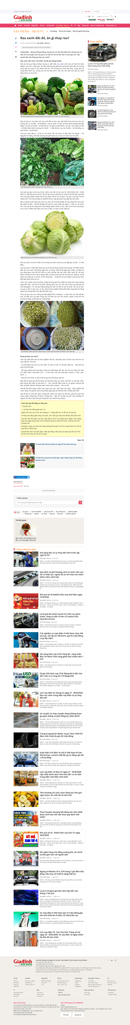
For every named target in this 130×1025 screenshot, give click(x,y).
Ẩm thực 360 (111, 981)
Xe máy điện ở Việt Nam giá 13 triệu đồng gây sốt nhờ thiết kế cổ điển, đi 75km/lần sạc (61, 914)
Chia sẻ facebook (21, 477)
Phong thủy (17, 994)
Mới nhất (87, 11)
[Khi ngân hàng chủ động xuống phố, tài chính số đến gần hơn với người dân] (26, 858)
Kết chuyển (87, 994)
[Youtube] (89, 16)
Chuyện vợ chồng (30, 981)
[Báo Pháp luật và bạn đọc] (101, 20)
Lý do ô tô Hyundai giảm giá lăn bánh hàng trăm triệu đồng (101, 65)
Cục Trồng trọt (60, 511)
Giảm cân (39, 996)
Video (76, 982)
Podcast (77, 984)
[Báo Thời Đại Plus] (110, 20)
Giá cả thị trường (65, 31)
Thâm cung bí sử (30, 984)
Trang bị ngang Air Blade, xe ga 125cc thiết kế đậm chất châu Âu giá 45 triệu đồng (61, 734)
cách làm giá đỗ (70, 514)
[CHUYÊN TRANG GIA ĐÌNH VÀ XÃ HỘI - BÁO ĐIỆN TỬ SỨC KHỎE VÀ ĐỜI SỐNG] (23, 18)
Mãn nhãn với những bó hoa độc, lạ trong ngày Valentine (26, 539)
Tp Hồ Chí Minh (36, 511)
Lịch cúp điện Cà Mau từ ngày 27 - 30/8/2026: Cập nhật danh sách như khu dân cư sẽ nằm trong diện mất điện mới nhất (61, 774)
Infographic (78, 986)
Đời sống (16, 982)
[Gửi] (80, 502)
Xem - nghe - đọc (62, 984)
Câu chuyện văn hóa (63, 981)
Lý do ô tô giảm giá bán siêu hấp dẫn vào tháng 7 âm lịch (59, 892)
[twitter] (28, 477)
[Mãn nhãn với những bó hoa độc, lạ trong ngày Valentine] (26, 529)
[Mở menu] (116, 25)
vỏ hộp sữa (27, 514)
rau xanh (60, 64)
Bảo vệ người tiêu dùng (81, 31)
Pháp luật (16, 986)
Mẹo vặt (16, 996)
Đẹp (78, 25)
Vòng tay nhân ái (89, 990)
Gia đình (27, 25)
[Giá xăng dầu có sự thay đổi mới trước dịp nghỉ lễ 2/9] (26, 559)
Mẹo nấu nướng (112, 982)
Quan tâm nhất (18, 486)
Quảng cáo (78, 1015)
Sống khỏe (35, 25)
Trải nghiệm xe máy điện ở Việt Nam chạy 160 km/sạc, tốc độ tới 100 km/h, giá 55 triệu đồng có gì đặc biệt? (61, 636)
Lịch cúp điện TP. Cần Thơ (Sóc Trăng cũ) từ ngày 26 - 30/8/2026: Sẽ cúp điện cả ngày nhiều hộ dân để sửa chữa (61, 934)
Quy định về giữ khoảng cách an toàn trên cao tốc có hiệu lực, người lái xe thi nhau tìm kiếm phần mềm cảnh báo (61, 574)
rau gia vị (25, 511)
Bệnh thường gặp (46, 981)
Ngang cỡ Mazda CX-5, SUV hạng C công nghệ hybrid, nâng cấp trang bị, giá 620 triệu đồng (105, 124)
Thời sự (16, 981)
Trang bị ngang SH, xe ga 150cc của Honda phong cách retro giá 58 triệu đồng (106, 111)
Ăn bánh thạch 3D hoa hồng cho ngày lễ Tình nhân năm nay (56, 444)
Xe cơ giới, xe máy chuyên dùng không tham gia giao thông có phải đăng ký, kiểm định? (61, 714)
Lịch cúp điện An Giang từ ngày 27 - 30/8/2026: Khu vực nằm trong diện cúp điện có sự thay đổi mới (61, 695)
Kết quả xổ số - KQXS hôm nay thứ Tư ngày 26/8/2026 (60, 834)
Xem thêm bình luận (48, 490)
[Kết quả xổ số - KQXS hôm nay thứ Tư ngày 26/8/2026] (26, 839)
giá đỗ (36, 514)
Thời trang (40, 992)
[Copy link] (16, 47)
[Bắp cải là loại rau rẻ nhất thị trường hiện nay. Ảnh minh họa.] (52, 233)
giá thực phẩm (72, 511)
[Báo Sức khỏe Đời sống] (92, 20)
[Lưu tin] (16, 51)
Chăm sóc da (40, 994)
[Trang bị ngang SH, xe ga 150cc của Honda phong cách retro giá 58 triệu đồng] (92, 113)
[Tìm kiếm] (114, 12)
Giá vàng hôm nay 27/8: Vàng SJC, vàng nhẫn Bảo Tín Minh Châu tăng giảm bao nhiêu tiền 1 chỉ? (61, 656)
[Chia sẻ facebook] (16, 38)
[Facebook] (86, 16)
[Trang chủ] (15, 26)
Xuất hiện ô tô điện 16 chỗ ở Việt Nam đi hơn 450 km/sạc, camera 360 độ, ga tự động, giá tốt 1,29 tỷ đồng (62, 755)
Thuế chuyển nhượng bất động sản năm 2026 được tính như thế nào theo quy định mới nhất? (61, 814)
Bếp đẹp (110, 984)
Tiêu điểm (111, 992)
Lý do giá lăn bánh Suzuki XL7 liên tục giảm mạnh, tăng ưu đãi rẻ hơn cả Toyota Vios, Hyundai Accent (60, 616)
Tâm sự (60, 992)
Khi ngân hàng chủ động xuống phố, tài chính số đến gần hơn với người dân (61, 853)
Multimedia (50, 25)
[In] (16, 57)
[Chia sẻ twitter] (16, 43)
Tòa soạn (66, 1015)
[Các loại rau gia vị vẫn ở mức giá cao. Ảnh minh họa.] (52, 161)
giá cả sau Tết (48, 511)
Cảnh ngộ (86, 992)
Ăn (72, 25)
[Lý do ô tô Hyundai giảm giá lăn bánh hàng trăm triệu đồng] (102, 53)
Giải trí (42, 25)
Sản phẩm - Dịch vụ (62, 25)
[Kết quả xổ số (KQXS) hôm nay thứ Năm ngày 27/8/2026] (26, 601)
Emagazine (78, 981)
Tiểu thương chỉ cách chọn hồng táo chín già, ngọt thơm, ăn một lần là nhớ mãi (61, 793)
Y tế (42, 984)
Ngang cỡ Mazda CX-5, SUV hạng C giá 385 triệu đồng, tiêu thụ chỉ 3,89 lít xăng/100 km (62, 872)
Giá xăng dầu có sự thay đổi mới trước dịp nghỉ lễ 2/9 (60, 554)
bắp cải (52, 514)
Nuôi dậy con (28, 982)
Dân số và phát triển (97, 25)
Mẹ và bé (43, 982)
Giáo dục (16, 984)
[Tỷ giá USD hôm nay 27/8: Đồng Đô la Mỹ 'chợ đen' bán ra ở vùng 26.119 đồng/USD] (26, 680)
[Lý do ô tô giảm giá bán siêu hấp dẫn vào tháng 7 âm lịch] (26, 897)
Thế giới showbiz (62, 982)
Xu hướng (53, 31)
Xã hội (20, 25)
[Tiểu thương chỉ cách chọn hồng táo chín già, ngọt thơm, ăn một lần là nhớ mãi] (26, 799)
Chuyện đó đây (112, 994)
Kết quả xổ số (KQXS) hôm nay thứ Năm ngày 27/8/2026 (61, 595)
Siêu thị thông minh (93, 986)
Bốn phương (110, 25)
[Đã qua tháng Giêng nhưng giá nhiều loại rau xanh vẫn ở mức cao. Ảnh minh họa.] (52, 95)
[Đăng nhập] (115, 16)
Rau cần (60, 514)
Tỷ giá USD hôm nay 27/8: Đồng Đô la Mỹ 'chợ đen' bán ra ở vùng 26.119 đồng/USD (61, 674)
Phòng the (85, 25)
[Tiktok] (93, 16)
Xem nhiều (96, 41)
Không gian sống (18, 992)
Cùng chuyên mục (26, 549)
